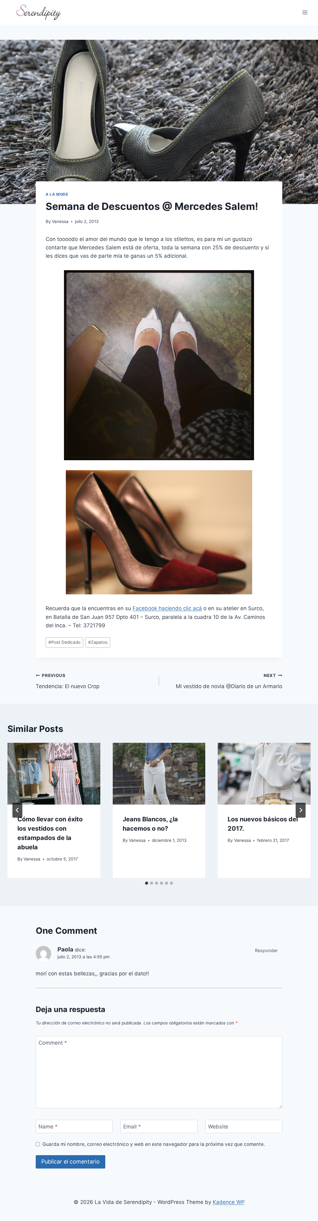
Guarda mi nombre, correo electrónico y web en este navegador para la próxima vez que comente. (154, 1144)
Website (218, 1126)
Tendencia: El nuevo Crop (67, 681)
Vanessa (60, 221)
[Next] (301, 810)
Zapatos (97, 642)
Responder (266, 950)
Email (132, 1126)
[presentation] (53, 774)
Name (48, 1126)
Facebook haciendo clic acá (167, 608)
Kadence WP (229, 1202)
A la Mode (57, 194)
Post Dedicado (64, 642)
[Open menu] (305, 12)
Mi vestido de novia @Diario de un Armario (229, 681)
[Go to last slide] (17, 810)
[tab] (146, 883)
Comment (53, 1043)
